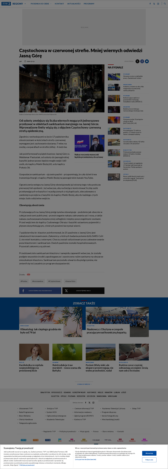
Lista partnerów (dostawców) (85, 459)
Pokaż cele (149, 460)
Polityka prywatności (27, 465)
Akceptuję (149, 453)
